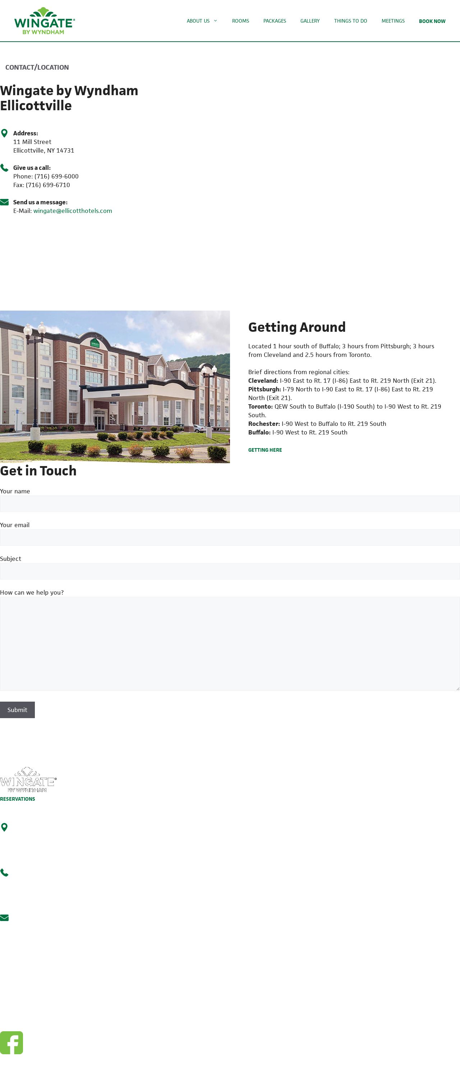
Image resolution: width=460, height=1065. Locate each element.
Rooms (240, 21)
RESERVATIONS (17, 799)
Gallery (310, 21)
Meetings (393, 21)
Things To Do (350, 21)
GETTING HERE (265, 450)
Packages (274, 21)
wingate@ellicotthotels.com (72, 211)
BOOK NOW (432, 21)
